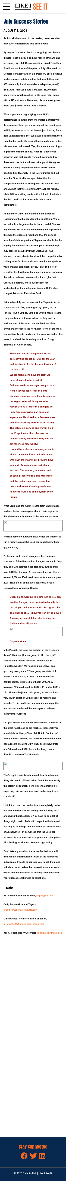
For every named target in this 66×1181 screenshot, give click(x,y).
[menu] (6, 6)
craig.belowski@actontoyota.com (20, 909)
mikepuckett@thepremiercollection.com (24, 924)
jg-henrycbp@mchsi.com (49, 932)
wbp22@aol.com (44, 895)
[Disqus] (33, 988)
